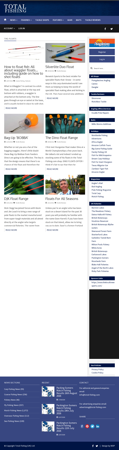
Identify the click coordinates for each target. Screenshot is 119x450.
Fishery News (10, 399)
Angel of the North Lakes (102, 268)
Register (102, 52)
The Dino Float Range (61, 137)
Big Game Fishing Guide (102, 148)
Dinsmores (96, 98)
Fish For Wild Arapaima (101, 155)
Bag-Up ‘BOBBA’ (16, 137)
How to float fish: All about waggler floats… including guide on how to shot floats (23, 72)
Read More (11, 108)
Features (27, 81)
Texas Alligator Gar (100, 165)
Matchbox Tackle (99, 101)
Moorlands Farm (99, 261)
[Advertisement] (104, 324)
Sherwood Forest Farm (101, 231)
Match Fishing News (13, 410)
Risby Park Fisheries (100, 271)
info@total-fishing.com (89, 394)
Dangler (95, 87)
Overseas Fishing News (14, 415)
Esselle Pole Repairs (100, 112)
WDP (113, 445)
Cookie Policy (97, 372)
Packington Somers (100, 257)
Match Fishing (98, 196)
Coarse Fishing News (13, 394)
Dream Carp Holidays (101, 158)
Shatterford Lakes (99, 234)
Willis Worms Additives (101, 124)
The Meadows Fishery (101, 211)
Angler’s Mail (97, 183)
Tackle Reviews (61, 71)
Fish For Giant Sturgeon (102, 162)
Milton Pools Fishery (100, 244)
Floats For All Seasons (61, 198)
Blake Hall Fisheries (100, 264)
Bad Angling (97, 186)
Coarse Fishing (20, 81)
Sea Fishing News (11, 421)
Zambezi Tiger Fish (100, 168)
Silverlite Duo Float (59, 67)
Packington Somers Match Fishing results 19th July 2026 (66, 409)
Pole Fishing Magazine (101, 190)
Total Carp (96, 193)
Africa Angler (97, 142)
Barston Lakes (98, 207)
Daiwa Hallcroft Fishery (101, 214)
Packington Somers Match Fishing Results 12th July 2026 (66, 426)
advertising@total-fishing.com (92, 407)
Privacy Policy (98, 369)
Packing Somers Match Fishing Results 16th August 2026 (66, 391)
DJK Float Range (16, 198)
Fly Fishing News (11, 405)
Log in (21, 28)
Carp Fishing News (12, 389)
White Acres (97, 247)
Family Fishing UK (99, 152)
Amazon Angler (98, 172)
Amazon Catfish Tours (101, 145)
